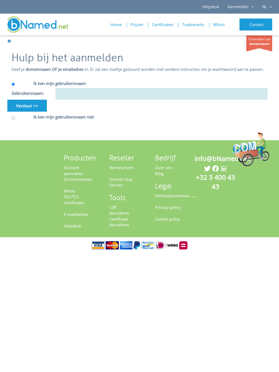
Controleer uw (259, 41)
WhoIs (69, 191)
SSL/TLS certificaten (74, 199)
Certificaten (162, 24)
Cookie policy (167, 219)
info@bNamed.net (222, 158)
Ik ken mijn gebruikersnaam (60, 83)
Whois (219, 24)
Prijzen (137, 24)
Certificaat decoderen (119, 221)
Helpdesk (210, 6)
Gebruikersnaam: (27, 93)
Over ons (163, 167)
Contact (256, 24)
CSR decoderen (119, 210)
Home (116, 24)
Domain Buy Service (121, 182)
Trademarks (193, 24)
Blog (159, 173)
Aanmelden (238, 6)
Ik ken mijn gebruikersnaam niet (64, 117)
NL (264, 6)
